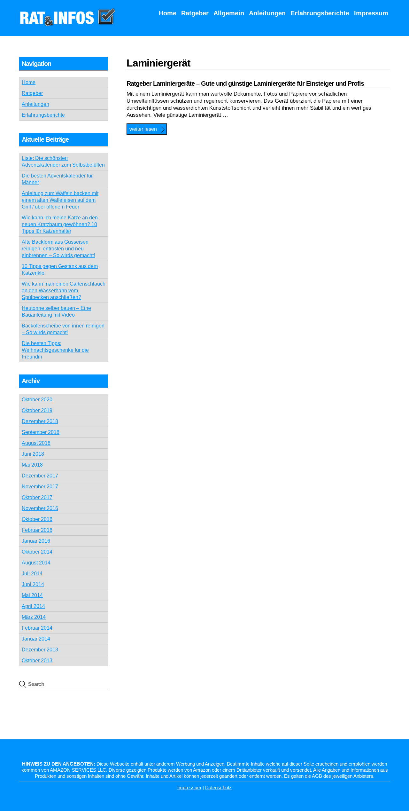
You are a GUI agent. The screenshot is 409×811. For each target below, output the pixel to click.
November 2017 (40, 486)
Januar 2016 (36, 541)
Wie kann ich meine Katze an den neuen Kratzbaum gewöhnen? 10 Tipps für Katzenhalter (60, 224)
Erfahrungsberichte (319, 13)
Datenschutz (218, 787)
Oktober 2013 (37, 660)
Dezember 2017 (40, 475)
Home (167, 13)
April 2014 (33, 606)
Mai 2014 (32, 595)
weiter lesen (143, 129)
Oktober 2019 (37, 410)
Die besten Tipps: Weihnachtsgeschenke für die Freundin (55, 350)
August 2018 (36, 443)
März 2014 (34, 617)
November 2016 (40, 508)
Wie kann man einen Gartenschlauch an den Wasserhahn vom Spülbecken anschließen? (63, 290)
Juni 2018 (33, 454)
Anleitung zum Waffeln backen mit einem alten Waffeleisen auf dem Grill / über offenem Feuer (60, 200)
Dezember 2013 (40, 649)
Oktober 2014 (37, 552)
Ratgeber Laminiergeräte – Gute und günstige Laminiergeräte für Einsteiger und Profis (245, 83)
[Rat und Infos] (67, 23)
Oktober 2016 (37, 519)
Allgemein (228, 13)
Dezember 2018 (40, 421)
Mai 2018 (32, 465)
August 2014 (36, 562)
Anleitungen (267, 13)
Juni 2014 (33, 584)
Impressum (371, 13)
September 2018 (40, 432)
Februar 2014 (37, 628)
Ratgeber (195, 13)
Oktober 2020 (37, 399)
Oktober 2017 (37, 497)
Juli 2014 (32, 573)
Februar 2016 (37, 530)
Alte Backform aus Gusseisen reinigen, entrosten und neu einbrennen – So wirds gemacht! (58, 248)
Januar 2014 (36, 639)
